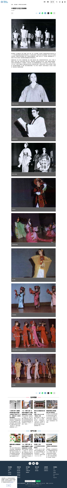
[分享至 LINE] (51, 13)
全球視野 (18, 468)
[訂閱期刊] (59, 2)
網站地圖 (36, 470)
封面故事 (9, 468)
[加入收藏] (54, 13)
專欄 (48, 1)
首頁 (12, 4)
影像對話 (18, 477)
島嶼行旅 (18, 474)
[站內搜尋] (56, 2)
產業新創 (18, 472)
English (54, 470)
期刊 (44, 1)
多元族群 (18, 475)
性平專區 (9, 474)
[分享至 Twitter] (48, 13)
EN (12, 13)
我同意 (9, 485)
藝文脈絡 (15, 4)
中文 (53, 1)
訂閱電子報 (28, 470)
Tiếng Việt (55, 477)
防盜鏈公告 (46, 470)
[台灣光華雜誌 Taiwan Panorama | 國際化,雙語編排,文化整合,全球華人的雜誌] (6, 2)
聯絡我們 (27, 472)
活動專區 (9, 472)
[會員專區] (62, 2)
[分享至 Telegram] (39, 13)
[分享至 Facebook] (45, 13)
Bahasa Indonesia (56, 474)
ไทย (54, 475)
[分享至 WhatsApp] (42, 13)
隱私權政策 (46, 468)
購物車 (27, 468)
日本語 (54, 472)
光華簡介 (36, 468)
